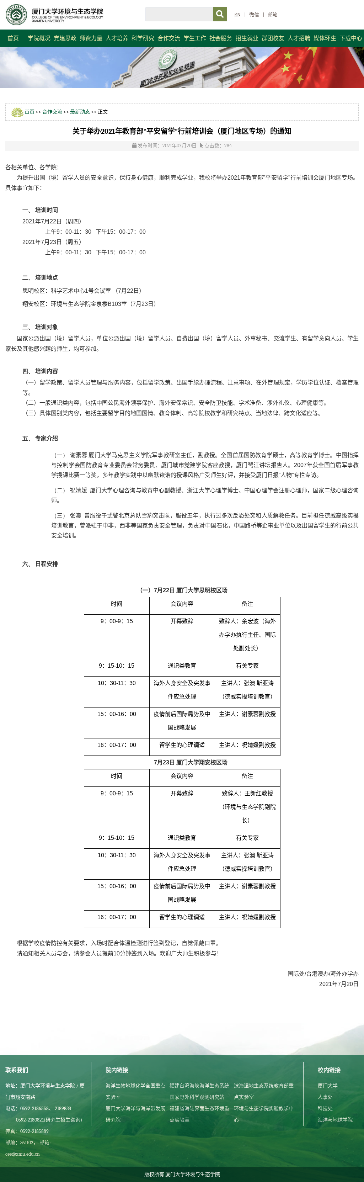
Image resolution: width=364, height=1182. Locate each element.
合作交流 (168, 38)
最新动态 (80, 112)
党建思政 (65, 38)
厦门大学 (328, 1086)
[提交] (220, 14)
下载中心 (350, 38)
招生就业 (247, 38)
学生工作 (194, 38)
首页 (13, 38)
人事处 (325, 1097)
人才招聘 (299, 38)
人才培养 (117, 38)
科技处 (325, 1109)
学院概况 (39, 38)
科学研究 (143, 38)
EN (237, 15)
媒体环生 (325, 38)
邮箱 (273, 15)
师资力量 (91, 38)
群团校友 (273, 38)
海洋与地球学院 (335, 1120)
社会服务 (220, 38)
